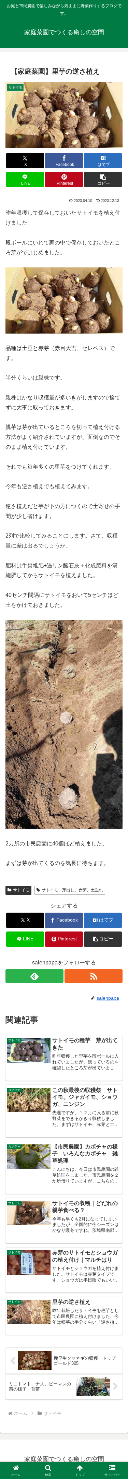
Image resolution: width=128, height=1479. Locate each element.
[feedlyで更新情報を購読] (34, 976)
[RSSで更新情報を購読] (94, 976)
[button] (103, 179)
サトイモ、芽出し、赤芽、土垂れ (72, 890)
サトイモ (21, 890)
